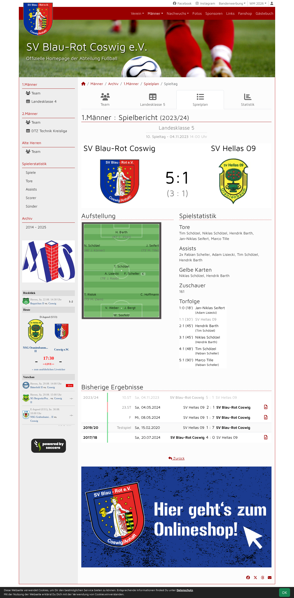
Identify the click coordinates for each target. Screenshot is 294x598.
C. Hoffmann (150, 294)
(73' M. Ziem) (93, 299)
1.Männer (29, 84)
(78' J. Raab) (109, 278)
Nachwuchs (176, 13)
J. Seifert (152, 245)
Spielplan (151, 84)
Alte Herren (31, 143)
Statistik (247, 104)
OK (284, 592)
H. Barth (121, 232)
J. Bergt (130, 308)
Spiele (31, 172)
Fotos (197, 13)
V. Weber (112, 308)
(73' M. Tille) (150, 250)
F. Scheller (134, 273)
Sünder (31, 206)
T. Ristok (90, 294)
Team (35, 93)
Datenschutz (185, 590)
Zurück (178, 458)
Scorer (31, 198)
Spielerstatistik (34, 164)
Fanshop (245, 13)
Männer (154, 13)
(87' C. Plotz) (121, 237)
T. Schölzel (121, 266)
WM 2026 (256, 3)
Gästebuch (264, 13)
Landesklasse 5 (152, 104)
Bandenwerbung (231, 3)
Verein (136, 13)
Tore (29, 181)
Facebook (184, 3)
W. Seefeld (121, 315)
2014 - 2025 (36, 227)
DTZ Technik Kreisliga (48, 131)
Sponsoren (214, 13)
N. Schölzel (92, 245)
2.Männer (30, 113)
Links (230, 13)
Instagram (207, 3)
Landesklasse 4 (43, 101)
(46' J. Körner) (94, 250)
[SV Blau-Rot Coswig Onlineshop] (176, 516)
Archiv (27, 218)
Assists (31, 189)
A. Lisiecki (112, 273)
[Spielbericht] (265, 407)
